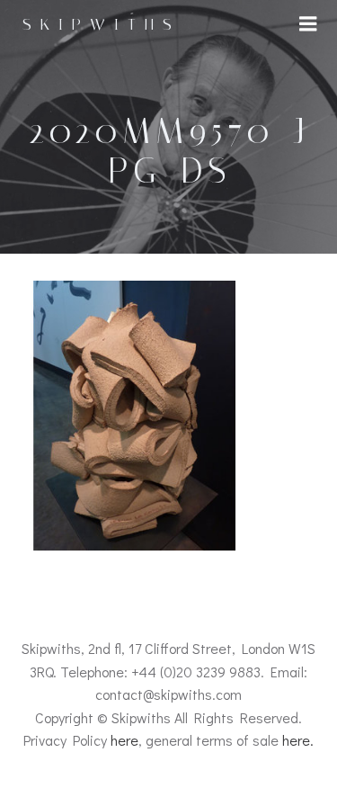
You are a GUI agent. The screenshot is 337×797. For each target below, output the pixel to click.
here (124, 739)
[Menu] (308, 24)
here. (298, 739)
